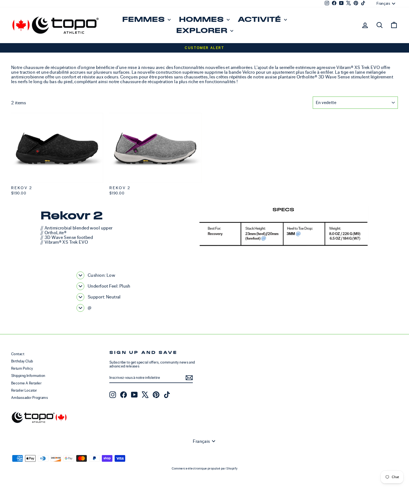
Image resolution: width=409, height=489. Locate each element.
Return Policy (22, 368)
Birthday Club (22, 361)
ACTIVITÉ (260, 19)
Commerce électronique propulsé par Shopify (205, 468)
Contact (17, 354)
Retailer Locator (24, 390)
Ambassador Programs (29, 398)
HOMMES (202, 19)
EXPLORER (202, 30)
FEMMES (144, 19)
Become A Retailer (26, 383)
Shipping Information (28, 376)
